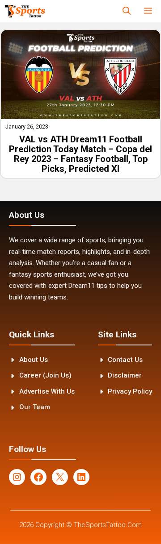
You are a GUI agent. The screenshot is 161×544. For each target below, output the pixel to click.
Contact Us (125, 360)
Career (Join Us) (45, 375)
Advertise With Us (47, 391)
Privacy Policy (130, 391)
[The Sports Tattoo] (24, 11)
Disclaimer (125, 375)
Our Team (34, 407)
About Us (33, 360)
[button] (126, 11)
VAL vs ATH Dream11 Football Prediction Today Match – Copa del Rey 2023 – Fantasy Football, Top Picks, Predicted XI (80, 154)
